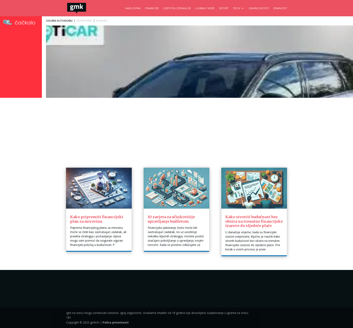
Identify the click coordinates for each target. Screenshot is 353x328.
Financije (152, 8)
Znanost (280, 8)
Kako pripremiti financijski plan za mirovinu (96, 219)
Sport (223, 8)
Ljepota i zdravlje (177, 8)
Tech (236, 8)
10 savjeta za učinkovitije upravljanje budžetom (171, 219)
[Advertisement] (176, 129)
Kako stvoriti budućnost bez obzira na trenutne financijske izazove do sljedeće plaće (254, 221)
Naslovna (133, 8)
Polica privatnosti (115, 322)
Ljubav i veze (204, 8)
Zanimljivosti (259, 8)
